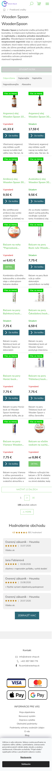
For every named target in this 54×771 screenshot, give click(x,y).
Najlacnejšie (23, 78)
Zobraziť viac (27, 615)
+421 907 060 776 (29, 661)
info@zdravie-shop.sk (29, 656)
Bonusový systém (27, 716)
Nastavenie (25, 757)
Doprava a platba (27, 720)
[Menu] (47, 4)
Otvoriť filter (27, 69)
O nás (27, 731)
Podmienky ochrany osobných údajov (27, 727)
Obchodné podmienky (27, 723)
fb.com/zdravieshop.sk (29, 665)
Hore (28, 511)
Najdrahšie (37, 78)
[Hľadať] (31, 4)
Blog (27, 735)
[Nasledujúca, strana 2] (27, 498)
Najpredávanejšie (11, 84)
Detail (8, 266)
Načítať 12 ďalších (27, 489)
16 (33, 497)
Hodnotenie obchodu (27, 525)
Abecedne (26, 84)
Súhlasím (25, 764)
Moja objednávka (27, 712)
